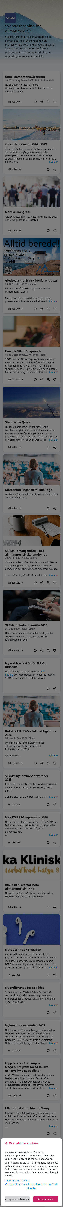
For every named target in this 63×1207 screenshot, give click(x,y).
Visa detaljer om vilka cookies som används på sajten (31, 1186)
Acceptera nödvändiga (17, 1199)
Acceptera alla (45, 1199)
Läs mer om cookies (17, 1180)
